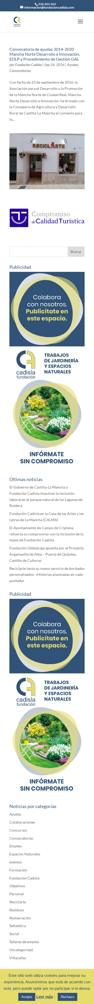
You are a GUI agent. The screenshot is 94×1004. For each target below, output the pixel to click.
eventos (15, 862)
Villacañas (17, 958)
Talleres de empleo (24, 942)
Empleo (15, 846)
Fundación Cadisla (28, 64)
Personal (16, 894)
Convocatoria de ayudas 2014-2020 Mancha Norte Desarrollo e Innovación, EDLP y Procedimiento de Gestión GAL (44, 54)
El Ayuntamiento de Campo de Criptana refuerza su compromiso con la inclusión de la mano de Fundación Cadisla (46, 534)
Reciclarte (17, 902)
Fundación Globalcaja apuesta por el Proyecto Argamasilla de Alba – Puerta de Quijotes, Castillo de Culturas (46, 554)
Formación (18, 870)
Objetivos (17, 886)
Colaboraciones (22, 822)
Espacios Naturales (24, 854)
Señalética (17, 925)
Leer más (44, 996)
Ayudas (72, 64)
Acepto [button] (26, 997)
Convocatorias (20, 70)
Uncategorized (21, 950)
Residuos (16, 910)
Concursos (18, 830)
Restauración (20, 918)
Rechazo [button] (67, 997)
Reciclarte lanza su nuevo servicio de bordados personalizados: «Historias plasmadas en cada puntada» (47, 574)
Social (14, 934)
